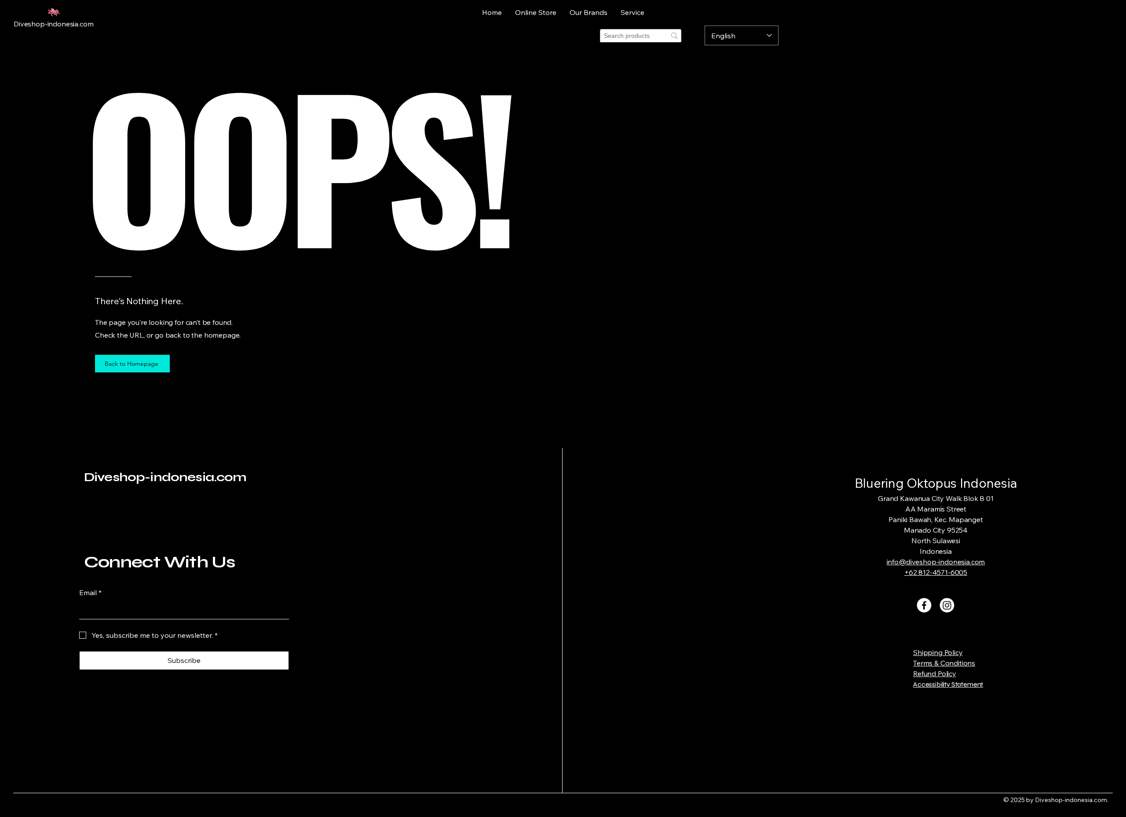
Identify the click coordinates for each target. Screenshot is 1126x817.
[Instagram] (947, 605)
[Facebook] (924, 605)
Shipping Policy (938, 652)
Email (90, 592)
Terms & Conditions (944, 663)
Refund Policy (934, 673)
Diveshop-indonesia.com (165, 477)
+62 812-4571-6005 (935, 572)
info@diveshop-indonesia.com (936, 561)
